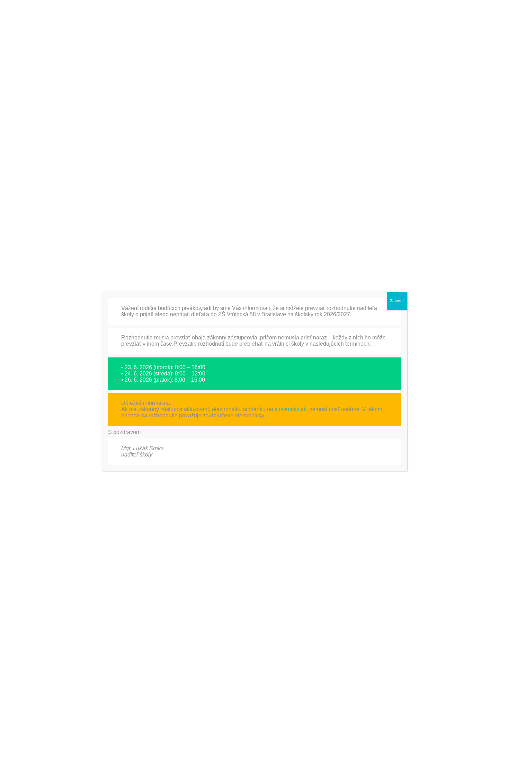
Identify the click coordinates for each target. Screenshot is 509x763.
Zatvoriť (397, 301)
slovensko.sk (290, 409)
